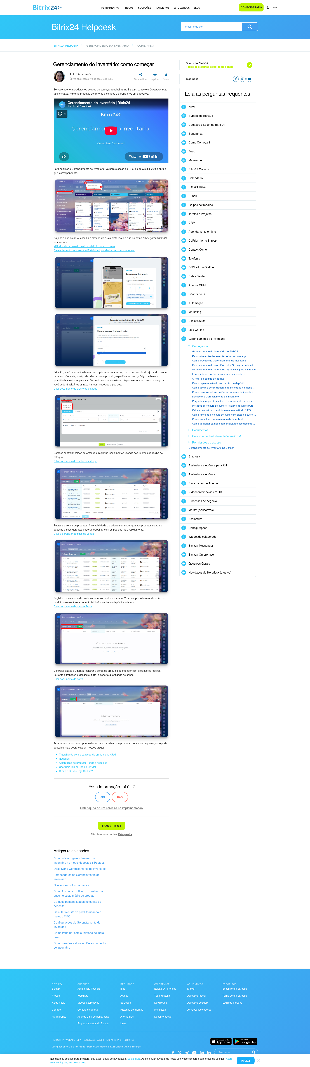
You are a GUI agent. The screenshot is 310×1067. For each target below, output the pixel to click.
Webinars (83, 995)
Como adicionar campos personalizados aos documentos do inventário (224, 423)
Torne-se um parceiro (234, 995)
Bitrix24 (56, 988)
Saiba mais (133, 1058)
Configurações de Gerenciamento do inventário (77, 924)
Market (191, 988)
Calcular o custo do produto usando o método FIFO (77, 914)
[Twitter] (180, 1052)
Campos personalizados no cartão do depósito (77, 904)
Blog (197, 7)
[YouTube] (194, 1052)
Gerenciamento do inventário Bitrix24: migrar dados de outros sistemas (224, 365)
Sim (102, 797)
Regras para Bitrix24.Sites (120, 1040)
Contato (56, 1009)
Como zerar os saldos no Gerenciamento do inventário (80, 945)
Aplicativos (182, 7)
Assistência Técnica (89, 988)
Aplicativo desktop (197, 1002)
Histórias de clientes (131, 1009)
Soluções (144, 7)
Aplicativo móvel (196, 995)
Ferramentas (110, 7)
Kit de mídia (58, 1002)
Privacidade (68, 1040)
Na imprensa (59, 1016)
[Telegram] (187, 1052)
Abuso (100, 1040)
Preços (128, 7)
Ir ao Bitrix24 (111, 826)
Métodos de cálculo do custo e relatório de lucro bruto (222, 405)
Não (120, 797)
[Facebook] (173, 1052)
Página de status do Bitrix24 (93, 1023)
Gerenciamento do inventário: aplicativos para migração (224, 369)
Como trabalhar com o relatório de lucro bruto (79, 935)
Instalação (160, 1009)
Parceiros (163, 7)
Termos (57, 1040)
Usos (123, 1023)
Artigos (124, 995)
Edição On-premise (165, 988)
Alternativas (127, 1016)
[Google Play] (245, 1041)
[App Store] (221, 1041)
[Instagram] (202, 1052)
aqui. (138, 1046)
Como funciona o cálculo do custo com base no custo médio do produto (78, 893)
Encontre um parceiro (234, 988)
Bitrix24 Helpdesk (66, 45)
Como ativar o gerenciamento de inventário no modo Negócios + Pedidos (79, 860)
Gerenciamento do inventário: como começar (219, 356)
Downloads (160, 1002)
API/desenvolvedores (199, 1009)
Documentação (163, 1016)
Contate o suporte (88, 1009)
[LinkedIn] (209, 1052)
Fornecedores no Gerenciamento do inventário (77, 877)
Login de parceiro (232, 1002)
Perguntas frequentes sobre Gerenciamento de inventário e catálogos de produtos (224, 401)
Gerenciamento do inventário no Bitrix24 (215, 351)
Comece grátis (251, 7)
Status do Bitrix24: (209, 65)
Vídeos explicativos (88, 1002)
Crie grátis (125, 834)
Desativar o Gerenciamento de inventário (80, 869)
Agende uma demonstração (93, 1016)
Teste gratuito (162, 995)
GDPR (79, 1040)
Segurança (89, 1040)
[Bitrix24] (47, 7)
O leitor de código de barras (71, 885)
